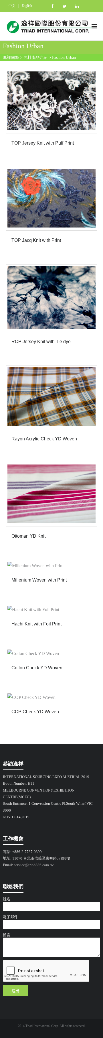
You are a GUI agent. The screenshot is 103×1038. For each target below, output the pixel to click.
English (27, 6)
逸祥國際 (11, 57)
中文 (12, 6)
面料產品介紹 (35, 57)
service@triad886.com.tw (34, 865)
